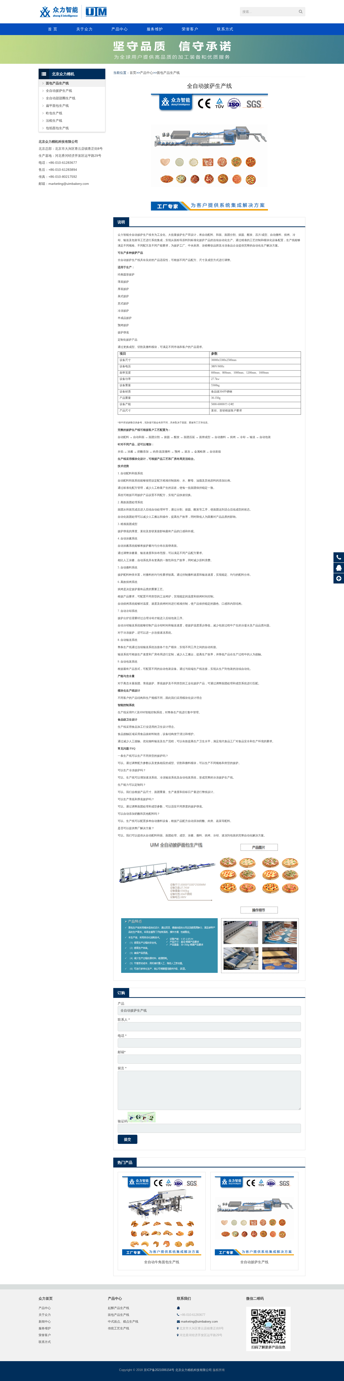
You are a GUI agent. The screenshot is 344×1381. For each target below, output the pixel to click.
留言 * (122, 1068)
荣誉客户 (45, 1335)
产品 (121, 1003)
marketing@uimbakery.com (199, 1321)
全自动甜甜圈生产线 (60, 98)
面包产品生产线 (168, 73)
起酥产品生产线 (118, 1308)
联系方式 (45, 1342)
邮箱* (121, 1052)
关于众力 (45, 1315)
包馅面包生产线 (57, 128)
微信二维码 (255, 1298)
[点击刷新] (142, 1117)
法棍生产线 (54, 120)
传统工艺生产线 (118, 1328)
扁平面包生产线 (57, 105)
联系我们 (184, 1298)
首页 (133, 73)
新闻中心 (45, 1321)
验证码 (123, 1121)
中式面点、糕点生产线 (123, 1321)
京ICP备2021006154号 (159, 1370)
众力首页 (46, 1298)
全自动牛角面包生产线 (161, 1262)
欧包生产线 (54, 113)
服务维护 (45, 1328)
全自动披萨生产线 (254, 1262)
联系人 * (124, 1019)
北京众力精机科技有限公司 (193, 1370)
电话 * (122, 1036)
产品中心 (146, 73)
